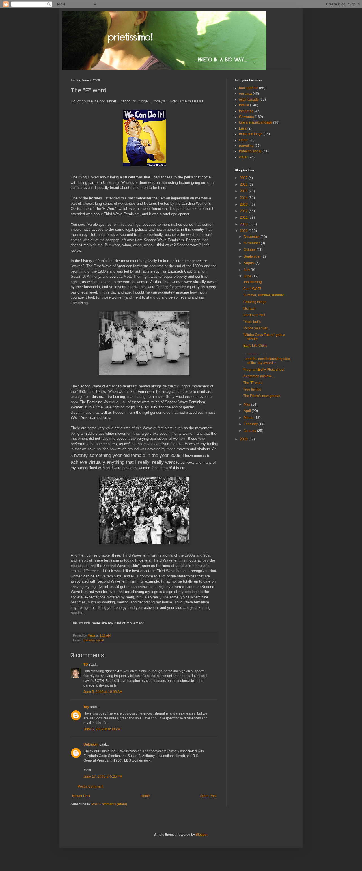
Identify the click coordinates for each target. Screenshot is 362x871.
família (244, 105)
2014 (244, 198)
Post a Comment (90, 786)
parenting (246, 146)
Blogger (202, 834)
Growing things (254, 302)
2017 (244, 178)
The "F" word (253, 383)
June (248, 276)
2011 (244, 217)
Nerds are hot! (254, 315)
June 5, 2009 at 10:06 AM (102, 692)
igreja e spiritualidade (255, 122)
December (252, 237)
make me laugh (251, 134)
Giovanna (246, 117)
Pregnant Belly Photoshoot (263, 370)
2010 (244, 224)
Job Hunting (252, 282)
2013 (244, 204)
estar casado (249, 100)
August (249, 263)
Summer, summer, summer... (264, 295)
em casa (245, 94)
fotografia (246, 111)
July (247, 270)
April (248, 411)
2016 (244, 184)
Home (145, 796)
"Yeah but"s (252, 322)
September (253, 256)
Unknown (90, 745)
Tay (86, 707)
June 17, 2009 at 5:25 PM (102, 777)
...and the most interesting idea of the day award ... (266, 361)
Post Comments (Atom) (109, 804)
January (250, 431)
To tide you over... (256, 328)
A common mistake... (259, 376)
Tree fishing (252, 389)
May (247, 404)
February (251, 424)
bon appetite (248, 88)
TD (85, 665)
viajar (243, 157)
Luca (243, 128)
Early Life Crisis (255, 346)
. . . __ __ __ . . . (255, 352)
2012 (244, 211)
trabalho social (94, 640)
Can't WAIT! (252, 289)
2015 (244, 191)
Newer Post (81, 796)
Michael (249, 309)
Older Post (208, 796)
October (250, 250)
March (249, 418)
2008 (244, 439)
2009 (244, 231)
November (252, 243)
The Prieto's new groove (261, 396)
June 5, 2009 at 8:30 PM (101, 729)
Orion (243, 140)
